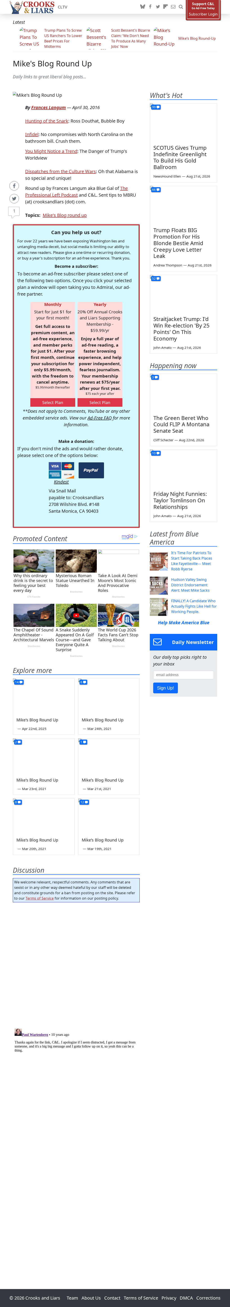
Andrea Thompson (167, 265)
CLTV (62, 7)
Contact (112, 1298)
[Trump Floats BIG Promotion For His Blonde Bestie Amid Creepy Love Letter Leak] (183, 205)
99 (154, 107)
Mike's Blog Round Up (52, 63)
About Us (91, 1298)
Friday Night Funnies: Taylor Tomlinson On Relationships (180, 500)
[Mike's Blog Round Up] (43, 696)
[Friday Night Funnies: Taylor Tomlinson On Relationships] (183, 468)
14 (17, 682)
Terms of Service (40, 898)
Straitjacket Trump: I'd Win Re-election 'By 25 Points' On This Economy (181, 328)
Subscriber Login (203, 14)
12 (82, 802)
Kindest (61, 482)
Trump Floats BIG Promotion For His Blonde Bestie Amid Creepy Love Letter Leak (178, 242)
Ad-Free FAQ (100, 418)
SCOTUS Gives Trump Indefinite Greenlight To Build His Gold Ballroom (180, 157)
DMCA (186, 1298)
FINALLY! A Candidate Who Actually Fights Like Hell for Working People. (194, 606)
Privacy (168, 1298)
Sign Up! (165, 687)
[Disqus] (76, 1083)
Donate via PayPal (91, 470)
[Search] (181, 7)
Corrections (208, 1298)
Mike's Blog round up (65, 215)
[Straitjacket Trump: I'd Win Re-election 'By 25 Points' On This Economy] (183, 294)
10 (154, 453)
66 (154, 189)
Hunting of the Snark (46, 121)
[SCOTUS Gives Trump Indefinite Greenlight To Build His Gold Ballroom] (183, 122)
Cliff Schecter (163, 440)
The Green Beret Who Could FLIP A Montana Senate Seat (181, 424)
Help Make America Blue (183, 622)
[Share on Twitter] (14, 198)
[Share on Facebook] (14, 186)
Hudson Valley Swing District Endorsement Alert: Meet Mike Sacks (190, 585)
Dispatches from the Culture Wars (60, 171)
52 (154, 278)
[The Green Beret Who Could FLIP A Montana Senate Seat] (183, 392)
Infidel (31, 134)
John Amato (162, 347)
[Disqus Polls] (76, 964)
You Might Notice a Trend (51, 151)
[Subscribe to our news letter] (173, 7)
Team (72, 1298)
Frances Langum (48, 107)
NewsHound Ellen (167, 176)
